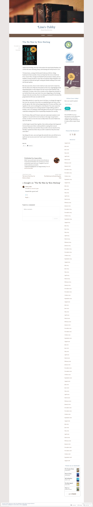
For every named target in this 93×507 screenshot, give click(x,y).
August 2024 (67, 222)
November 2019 (68, 411)
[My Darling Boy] (78, 481)
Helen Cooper (68, 479)
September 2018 (68, 457)
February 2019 (68, 441)
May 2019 (67, 431)
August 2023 (67, 262)
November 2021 (68, 331)
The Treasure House (69, 469)
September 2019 (68, 417)
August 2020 (67, 381)
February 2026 (68, 163)
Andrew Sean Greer (69, 489)
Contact (49, 35)
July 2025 (67, 186)
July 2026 (67, 146)
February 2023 (68, 282)
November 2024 (68, 212)
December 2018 (68, 447)
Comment (56, 218)
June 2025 (67, 189)
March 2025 (67, 199)
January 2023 (67, 285)
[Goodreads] (70, 135)
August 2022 (67, 302)
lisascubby (18, 50)
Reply (26, 197)
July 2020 (67, 384)
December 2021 (68, 328)
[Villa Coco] (78, 490)
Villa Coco (67, 488)
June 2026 (67, 149)
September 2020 (68, 378)
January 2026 (68, 166)
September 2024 (68, 219)
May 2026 (67, 153)
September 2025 (68, 179)
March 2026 (67, 159)
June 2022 (67, 308)
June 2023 (67, 269)
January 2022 (67, 325)
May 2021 (67, 351)
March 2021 (67, 358)
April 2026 (67, 156)
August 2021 (67, 341)
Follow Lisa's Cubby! (72, 98)
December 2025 (68, 169)
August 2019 (67, 421)
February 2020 (68, 401)
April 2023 (67, 275)
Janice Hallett (68, 484)
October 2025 (67, 176)
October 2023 (67, 255)
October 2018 (67, 454)
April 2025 (67, 196)
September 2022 (68, 298)
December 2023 (68, 249)
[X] (72, 135)
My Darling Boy (68, 478)
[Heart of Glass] (78, 476)
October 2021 (67, 335)
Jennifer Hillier (68, 475)
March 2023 (67, 278)
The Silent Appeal (69, 483)
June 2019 (67, 427)
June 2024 (67, 229)
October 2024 (68, 216)
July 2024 (67, 226)
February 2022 (68, 321)
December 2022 (68, 288)
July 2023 (67, 265)
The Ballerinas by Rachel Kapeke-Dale (52, 176)
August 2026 (67, 143)
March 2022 (67, 318)
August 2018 (67, 460)
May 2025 (67, 192)
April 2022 (67, 315)
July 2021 (67, 345)
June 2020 (67, 388)
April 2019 (67, 434)
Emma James (28, 186)
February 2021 (68, 361)
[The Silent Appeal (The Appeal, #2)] (78, 486)
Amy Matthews (68, 470)
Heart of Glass (68, 473)
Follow (67, 108)
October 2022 (67, 295)
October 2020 (68, 374)
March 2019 (67, 437)
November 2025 (68, 173)
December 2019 (68, 407)
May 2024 (67, 232)
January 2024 (68, 245)
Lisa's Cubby (46, 27)
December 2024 (68, 209)
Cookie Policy (24, 504)
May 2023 (67, 272)
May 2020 (67, 391)
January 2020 (68, 404)
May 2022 (67, 312)
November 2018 (68, 450)
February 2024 (68, 242)
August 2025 (67, 183)
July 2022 (67, 305)
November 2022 (68, 292)
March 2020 (67, 398)
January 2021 (67, 365)
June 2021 (67, 348)
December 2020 (68, 368)
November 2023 (68, 252)
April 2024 (67, 235)
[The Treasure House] (78, 471)
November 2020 (68, 371)
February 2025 (68, 202)
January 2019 (67, 444)
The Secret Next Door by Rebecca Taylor (29, 176)
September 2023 (68, 259)
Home (43, 35)
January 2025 (67, 206)
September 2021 (68, 338)
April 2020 (67, 394)
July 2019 (67, 424)
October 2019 (67, 414)
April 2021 (67, 355)
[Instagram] (75, 135)
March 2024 (67, 239)
